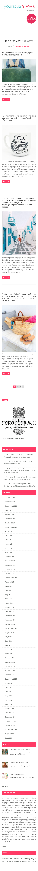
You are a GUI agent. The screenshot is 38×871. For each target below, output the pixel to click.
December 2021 (10, 498)
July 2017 (8, 586)
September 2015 (11, 679)
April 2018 (8, 548)
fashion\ (17, 858)
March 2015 (9, 704)
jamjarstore (23, 861)
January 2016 (10, 662)
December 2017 (10, 565)
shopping (34, 861)
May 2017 (8, 595)
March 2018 (9, 552)
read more (5, 786)
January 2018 (10, 561)
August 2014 (9, 734)
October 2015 (10, 675)
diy (8, 858)
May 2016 (8, 645)
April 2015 (8, 700)
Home (10, 46)
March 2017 (9, 603)
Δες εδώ (6, 99)
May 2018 (8, 544)
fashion (12, 858)
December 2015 (10, 666)
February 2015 (10, 708)
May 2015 (8, 696)
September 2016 (11, 628)
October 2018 (10, 523)
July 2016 (8, 637)
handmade (24, 858)
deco (5, 858)
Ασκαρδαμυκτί (19, 438)
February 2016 (10, 658)
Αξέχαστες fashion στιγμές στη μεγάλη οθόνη (20, 766)
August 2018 (9, 531)
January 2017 (10, 611)
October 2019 (10, 502)
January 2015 (10, 713)
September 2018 (11, 527)
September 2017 (11, 578)
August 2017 (9, 582)
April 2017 (8, 599)
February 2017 (10, 607)
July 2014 (8, 738)
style (3, 864)
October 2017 (10, 573)
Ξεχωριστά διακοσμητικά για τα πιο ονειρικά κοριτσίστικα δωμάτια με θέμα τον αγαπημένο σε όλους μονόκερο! (20, 470)
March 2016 (9, 654)
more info (4, 846)
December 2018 (10, 519)
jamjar (32, 858)
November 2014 (10, 721)
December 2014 (10, 717)
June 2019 (8, 510)
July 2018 (8, 535)
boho (3, 858)
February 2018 (10, 557)
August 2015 (9, 683)
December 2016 (10, 616)
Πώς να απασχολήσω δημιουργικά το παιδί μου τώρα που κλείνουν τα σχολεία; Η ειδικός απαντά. (19, 118)
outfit (29, 861)
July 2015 (8, 687)
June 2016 (8, 641)
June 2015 (8, 692)
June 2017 (8, 590)
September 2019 (11, 506)
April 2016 (8, 649)
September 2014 (11, 730)
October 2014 (10, 725)
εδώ (6, 260)
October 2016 (10, 624)
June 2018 (8, 540)
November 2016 (10, 620)
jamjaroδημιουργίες (10, 861)
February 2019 (10, 514)
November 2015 (10, 670)
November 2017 (10, 569)
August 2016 (9, 633)
